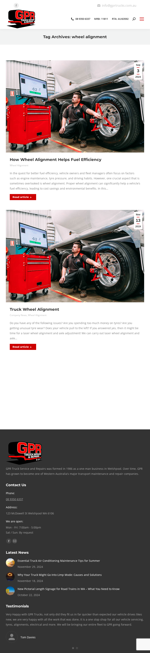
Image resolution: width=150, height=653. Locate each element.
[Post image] (10, 562)
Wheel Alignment (19, 165)
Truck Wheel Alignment (34, 309)
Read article (20, 197)
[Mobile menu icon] (141, 19)
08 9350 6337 (82, 19)
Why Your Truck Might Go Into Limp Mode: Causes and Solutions (60, 575)
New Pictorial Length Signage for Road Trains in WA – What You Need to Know (69, 589)
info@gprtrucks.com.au (119, 5)
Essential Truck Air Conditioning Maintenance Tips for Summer (59, 561)
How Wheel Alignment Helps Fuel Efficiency (55, 159)
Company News (18, 315)
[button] (73, 648)
